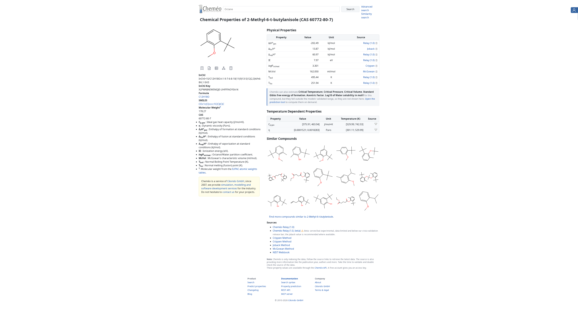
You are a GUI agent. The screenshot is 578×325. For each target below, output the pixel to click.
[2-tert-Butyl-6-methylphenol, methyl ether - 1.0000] (277, 154)
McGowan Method (283, 248)
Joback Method (281, 245)
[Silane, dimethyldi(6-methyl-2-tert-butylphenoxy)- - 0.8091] (368, 178)
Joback (371, 48)
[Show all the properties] (376, 124)
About (318, 282)
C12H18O (204, 96)
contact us (228, 192)
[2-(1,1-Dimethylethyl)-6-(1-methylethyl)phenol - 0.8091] (277, 201)
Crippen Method (282, 238)
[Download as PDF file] (209, 68)
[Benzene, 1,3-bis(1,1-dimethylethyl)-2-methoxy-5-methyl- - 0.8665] (323, 154)
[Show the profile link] (573, 10)
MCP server (287, 293)
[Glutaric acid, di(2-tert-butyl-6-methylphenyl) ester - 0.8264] (277, 178)
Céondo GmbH (235, 181)
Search (250, 282)
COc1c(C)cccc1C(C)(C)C (211, 104)
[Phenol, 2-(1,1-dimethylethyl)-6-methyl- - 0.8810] (300, 154)
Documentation (289, 278)
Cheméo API (321, 267)
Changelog (253, 290)
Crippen (370, 65)
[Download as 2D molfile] (223, 68)
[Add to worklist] (202, 68)
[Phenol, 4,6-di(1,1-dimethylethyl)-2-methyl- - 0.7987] (323, 201)
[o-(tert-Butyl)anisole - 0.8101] (323, 178)
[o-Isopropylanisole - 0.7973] (368, 201)
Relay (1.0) (369, 43)
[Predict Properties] (231, 68)
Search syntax (288, 282)
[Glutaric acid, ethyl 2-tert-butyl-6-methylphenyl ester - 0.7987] (345, 201)
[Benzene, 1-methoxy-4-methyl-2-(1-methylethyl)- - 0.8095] (345, 178)
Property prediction (291, 286)
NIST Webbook (281, 252)
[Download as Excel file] (216, 68)
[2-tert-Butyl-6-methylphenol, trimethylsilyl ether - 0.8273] (368, 154)
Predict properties (256, 286)
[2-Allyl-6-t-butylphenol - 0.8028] (300, 201)
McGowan (369, 71)
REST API (285, 290)
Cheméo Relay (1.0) (283, 227)
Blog (249, 293)
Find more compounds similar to (301, 216)
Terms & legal (322, 290)
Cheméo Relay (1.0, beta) (287, 230)
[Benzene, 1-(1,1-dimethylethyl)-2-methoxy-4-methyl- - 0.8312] (345, 154)
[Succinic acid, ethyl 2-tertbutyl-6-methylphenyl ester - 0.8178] (300, 178)
